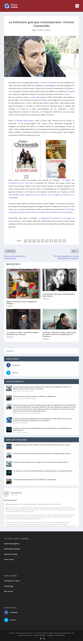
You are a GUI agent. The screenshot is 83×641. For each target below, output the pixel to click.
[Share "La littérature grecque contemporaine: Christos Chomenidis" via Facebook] (25, 241)
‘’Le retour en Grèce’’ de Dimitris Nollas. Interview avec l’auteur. (22, 333)
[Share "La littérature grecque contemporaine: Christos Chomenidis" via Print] (64, 241)
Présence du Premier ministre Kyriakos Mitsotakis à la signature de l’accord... (42, 453)
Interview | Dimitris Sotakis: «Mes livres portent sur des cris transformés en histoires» (59, 334)
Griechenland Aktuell (12, 549)
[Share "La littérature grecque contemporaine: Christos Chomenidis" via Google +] (34, 241)
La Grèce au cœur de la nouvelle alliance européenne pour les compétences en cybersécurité (42, 429)
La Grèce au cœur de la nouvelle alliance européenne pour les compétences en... (43, 471)
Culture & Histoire (30, 398)
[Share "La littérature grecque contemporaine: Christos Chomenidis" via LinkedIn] (47, 241)
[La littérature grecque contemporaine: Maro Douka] (60, 280)
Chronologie (8, 586)
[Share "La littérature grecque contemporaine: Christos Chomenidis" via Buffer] (51, 241)
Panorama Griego (10, 554)
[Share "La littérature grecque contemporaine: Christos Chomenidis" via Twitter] (30, 241)
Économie (25, 413)
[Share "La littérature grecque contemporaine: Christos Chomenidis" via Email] (60, 241)
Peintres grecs (29, 391)
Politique (38, 413)
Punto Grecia (9, 559)
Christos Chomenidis (48, 82)
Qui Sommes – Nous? (12, 581)
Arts (23, 391)
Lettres (48, 30)
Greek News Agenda (11, 544)
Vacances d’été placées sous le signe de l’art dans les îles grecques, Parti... (41, 462)
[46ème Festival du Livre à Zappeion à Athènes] (23, 284)
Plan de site (8, 591)
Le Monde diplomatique (24, 120)
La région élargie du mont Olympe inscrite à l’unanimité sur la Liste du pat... (42, 445)
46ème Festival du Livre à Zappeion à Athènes (21, 303)
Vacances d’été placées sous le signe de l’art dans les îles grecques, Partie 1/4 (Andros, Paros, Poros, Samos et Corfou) (42, 388)
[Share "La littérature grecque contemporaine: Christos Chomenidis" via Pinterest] (43, 241)
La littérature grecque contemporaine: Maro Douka (59, 295)
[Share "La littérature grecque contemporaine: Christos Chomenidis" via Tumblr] (38, 241)
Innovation (32, 413)
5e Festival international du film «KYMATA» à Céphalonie (34, 396)
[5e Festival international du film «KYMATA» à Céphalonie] (9, 398)
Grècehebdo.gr (16, 493)
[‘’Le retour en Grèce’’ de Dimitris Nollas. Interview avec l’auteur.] (23, 319)
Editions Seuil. (64, 94)
